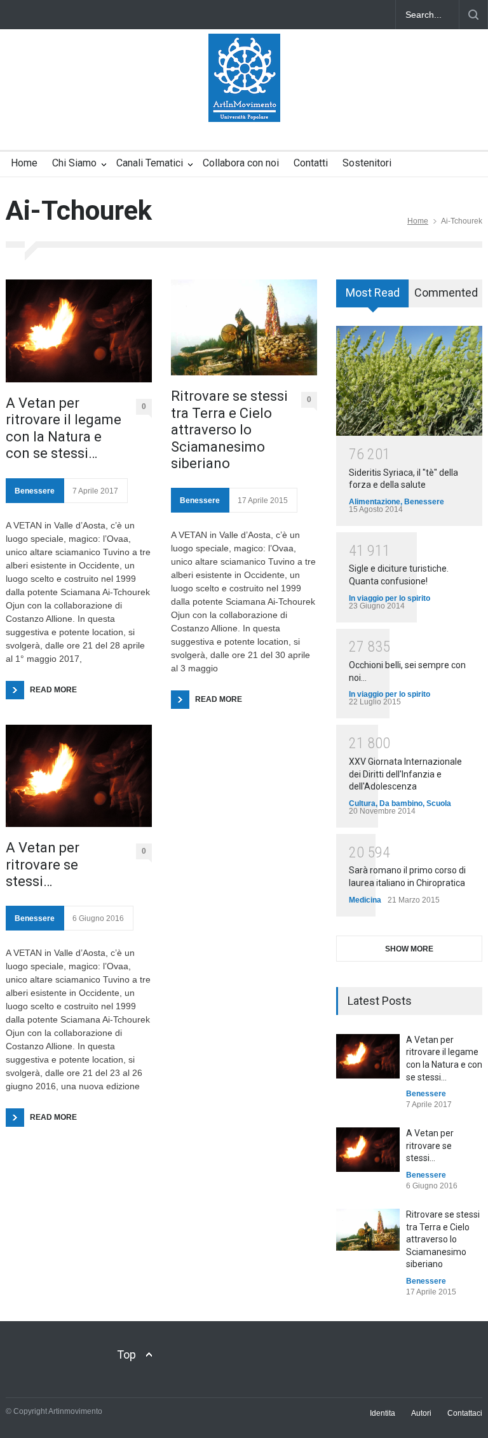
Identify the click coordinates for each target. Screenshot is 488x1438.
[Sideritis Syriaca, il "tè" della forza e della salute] (409, 381)
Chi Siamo (74, 163)
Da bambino (401, 803)
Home (24, 163)
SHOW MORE (409, 948)
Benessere (35, 491)
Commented (446, 292)
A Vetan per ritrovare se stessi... (430, 1145)
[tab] (372, 297)
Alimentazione (374, 501)
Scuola (438, 803)
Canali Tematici (149, 163)
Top (126, 1354)
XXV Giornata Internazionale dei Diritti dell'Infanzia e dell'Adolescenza (405, 773)
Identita (382, 1413)
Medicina (365, 900)
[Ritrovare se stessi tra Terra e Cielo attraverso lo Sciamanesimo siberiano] (244, 327)
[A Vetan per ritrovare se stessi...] (368, 1149)
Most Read (373, 292)
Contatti (311, 163)
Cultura (362, 803)
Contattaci (464, 1413)
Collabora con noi (241, 163)
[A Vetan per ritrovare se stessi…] (79, 776)
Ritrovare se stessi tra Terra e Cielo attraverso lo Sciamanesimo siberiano (229, 429)
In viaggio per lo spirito (389, 598)
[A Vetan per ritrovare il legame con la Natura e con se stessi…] (79, 330)
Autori (421, 1413)
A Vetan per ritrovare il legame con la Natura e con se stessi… (63, 428)
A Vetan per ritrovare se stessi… (42, 864)
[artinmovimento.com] (244, 101)
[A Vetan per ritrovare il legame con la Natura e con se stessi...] (368, 1056)
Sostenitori (366, 163)
